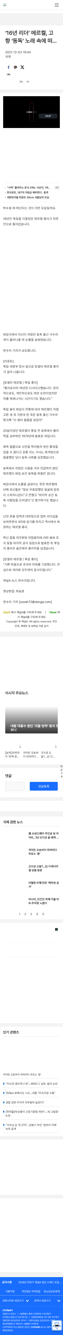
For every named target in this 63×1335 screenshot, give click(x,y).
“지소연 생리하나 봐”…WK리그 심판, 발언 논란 (32, 1083)
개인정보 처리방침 (31, 1291)
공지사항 (7, 1282)
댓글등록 (43, 786)
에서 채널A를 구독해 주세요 (23, 612)
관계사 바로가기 (42, 1300)
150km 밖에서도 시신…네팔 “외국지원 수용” (30, 1093)
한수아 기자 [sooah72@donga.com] (27, 602)
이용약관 (10, 1291)
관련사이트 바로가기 (13, 1300)
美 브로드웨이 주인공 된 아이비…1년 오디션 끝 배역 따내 (44, 837)
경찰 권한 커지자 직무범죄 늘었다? (25, 1102)
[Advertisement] (31, 1235)
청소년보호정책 (52, 1291)
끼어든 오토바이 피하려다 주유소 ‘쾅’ (22, 1074)
